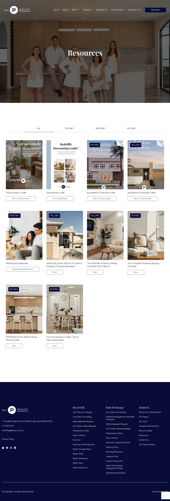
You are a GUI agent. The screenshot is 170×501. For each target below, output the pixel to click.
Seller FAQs (78, 463)
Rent (75, 10)
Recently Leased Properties (118, 442)
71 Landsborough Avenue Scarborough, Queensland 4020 (27, 421)
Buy (56, 10)
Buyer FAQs (78, 454)
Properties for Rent (114, 433)
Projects (101, 10)
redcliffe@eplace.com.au (12, 430)
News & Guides (145, 431)
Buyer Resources (80, 458)
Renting (100, 128)
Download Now (60, 198)
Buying (69, 128)
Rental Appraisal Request (117, 424)
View (55, 272)
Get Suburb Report (147, 444)
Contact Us (134, 10)
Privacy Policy (8, 439)
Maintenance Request (115, 473)
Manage (87, 10)
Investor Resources (114, 461)
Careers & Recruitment (149, 426)
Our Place (117, 10)
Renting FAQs (112, 447)
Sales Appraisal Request (83, 421)
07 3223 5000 (8, 426)
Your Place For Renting (116, 412)
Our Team (143, 421)
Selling (131, 128)
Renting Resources (114, 452)
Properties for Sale (81, 431)
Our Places (143, 417)
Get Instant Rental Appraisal (118, 429)
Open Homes (79, 435)
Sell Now (155, 10)
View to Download (20, 198)
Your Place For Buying (82, 412)
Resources (143, 435)
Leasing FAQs (112, 456)
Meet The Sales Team (82, 449)
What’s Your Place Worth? (150, 412)
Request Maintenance (22, 269)
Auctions (76, 440)
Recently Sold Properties (83, 444)
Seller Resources (80, 468)
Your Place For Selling (82, 417)
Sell (65, 10)
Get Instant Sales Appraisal (84, 426)
